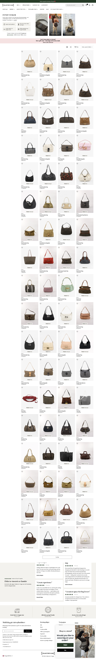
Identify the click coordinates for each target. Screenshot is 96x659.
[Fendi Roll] (29, 257)
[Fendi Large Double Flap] (66, 257)
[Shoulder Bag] (84, 341)
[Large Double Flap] (29, 369)
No (65, 650)
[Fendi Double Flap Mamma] (84, 201)
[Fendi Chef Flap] (84, 229)
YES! (65, 645)
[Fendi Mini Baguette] (84, 145)
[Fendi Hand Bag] (66, 117)
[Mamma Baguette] (48, 341)
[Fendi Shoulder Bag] (29, 61)
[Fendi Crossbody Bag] (29, 509)
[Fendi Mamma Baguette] (48, 61)
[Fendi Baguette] (66, 145)
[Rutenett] (67, 47)
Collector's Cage (50, 656)
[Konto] (89, 5)
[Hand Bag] (29, 397)
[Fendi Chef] (84, 285)
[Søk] (83, 5)
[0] (86, 5)
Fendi (22, 73)
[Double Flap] (48, 481)
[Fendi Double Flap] (48, 117)
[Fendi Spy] (84, 173)
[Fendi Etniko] (29, 117)
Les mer (15, 20)
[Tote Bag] (84, 397)
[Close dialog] (93, 627)
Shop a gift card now (48, 42)
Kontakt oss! (23, 33)
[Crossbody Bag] (48, 509)
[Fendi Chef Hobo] (84, 61)
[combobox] (75, 5)
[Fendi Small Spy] (66, 509)
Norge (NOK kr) (7, 655)
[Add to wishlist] (22, 51)
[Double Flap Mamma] (84, 369)
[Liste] (70, 47)
